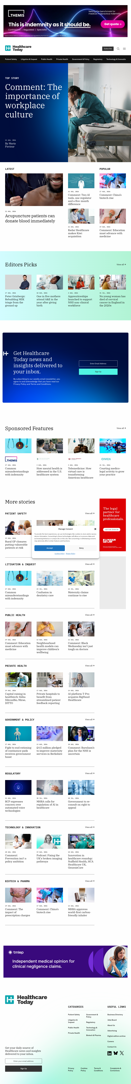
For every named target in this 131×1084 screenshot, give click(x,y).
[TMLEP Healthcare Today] (65, 962)
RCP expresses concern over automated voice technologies (15, 806)
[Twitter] (122, 1053)
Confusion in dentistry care (45, 594)
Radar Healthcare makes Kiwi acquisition (78, 233)
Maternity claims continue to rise (78, 594)
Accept (50, 548)
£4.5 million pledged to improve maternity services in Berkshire (49, 750)
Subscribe (108, 48)
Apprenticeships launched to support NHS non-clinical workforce (80, 301)
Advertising (112, 1031)
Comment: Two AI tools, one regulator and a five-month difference (79, 199)
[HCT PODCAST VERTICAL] (113, 582)
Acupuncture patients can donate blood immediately (30, 218)
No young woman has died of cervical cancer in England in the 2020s (112, 301)
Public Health (46, 59)
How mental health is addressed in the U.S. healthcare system (49, 471)
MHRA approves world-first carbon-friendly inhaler (79, 912)
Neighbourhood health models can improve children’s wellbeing (48, 648)
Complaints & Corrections (115, 1069)
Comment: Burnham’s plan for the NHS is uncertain (81, 750)
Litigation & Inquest (29, 59)
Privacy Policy (70, 553)
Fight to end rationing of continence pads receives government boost (18, 752)
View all (120, 264)
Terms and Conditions (41, 384)
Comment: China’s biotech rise (111, 196)
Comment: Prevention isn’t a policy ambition (15, 858)
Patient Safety (11, 59)
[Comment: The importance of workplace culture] (97, 112)
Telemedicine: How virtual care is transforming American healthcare (80, 473)
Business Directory (115, 1014)
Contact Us (111, 1047)
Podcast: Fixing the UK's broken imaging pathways (49, 858)
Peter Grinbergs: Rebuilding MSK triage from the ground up (15, 301)
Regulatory (97, 59)
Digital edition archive (116, 1036)
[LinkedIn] (109, 1053)
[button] (95, 529)
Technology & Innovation (116, 59)
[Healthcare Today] (18, 48)
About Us (111, 1025)
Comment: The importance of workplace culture (33, 100)
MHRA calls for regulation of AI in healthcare (47, 804)
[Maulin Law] (113, 525)
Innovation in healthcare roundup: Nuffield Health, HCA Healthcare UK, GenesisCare (80, 861)
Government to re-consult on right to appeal (79, 804)
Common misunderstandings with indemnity (17, 471)
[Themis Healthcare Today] (65, 21)
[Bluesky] (116, 1053)
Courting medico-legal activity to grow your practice (112, 471)
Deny (81, 548)
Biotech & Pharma (93, 1035)
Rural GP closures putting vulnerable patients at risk (16, 544)
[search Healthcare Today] (118, 48)
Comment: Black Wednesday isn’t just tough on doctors (80, 646)
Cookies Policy (60, 553)
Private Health (62, 59)
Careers (110, 1041)
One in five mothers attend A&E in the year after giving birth (48, 301)
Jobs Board (112, 1020)
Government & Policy (80, 59)
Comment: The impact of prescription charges (17, 912)
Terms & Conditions (98, 1069)
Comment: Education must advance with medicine (112, 233)
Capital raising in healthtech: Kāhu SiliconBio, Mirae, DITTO (15, 698)
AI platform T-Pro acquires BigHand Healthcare (79, 697)
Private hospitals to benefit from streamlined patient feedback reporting (49, 698)
